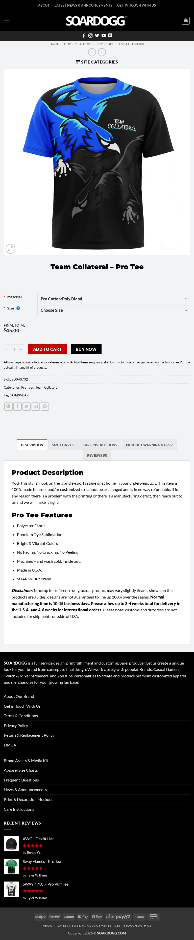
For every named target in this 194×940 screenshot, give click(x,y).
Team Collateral (130, 44)
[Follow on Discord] (110, 36)
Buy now (86, 349)
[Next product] (92, 52)
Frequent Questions (21, 779)
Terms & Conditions (21, 715)
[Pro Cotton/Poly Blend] (113, 299)
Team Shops (104, 44)
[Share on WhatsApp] (8, 406)
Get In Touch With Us (136, 5)
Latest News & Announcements (83, 5)
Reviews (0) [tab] (97, 455)
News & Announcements (25, 789)
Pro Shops (83, 44)
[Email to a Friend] (36, 406)
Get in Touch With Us (22, 706)
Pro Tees (27, 387)
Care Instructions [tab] (100, 445)
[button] (7, 20)
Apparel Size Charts (21, 770)
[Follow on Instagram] (90, 36)
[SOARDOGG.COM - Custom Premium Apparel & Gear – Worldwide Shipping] (96, 20)
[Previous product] (102, 52)
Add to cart (47, 349)
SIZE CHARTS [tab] (63, 445)
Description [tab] (32, 445)
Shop (67, 44)
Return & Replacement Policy (29, 735)
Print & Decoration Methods (28, 799)
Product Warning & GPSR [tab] (149, 445)
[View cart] (186, 21)
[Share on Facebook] (17, 406)
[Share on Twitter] (26, 406)
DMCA (10, 744)
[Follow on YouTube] (104, 36)
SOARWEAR (19, 395)
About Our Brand (19, 696)
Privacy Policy (16, 725)
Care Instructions (19, 809)
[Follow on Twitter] (97, 36)
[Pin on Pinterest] (45, 406)
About (44, 5)
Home (54, 44)
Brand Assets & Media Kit (26, 760)
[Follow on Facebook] (84, 36)
